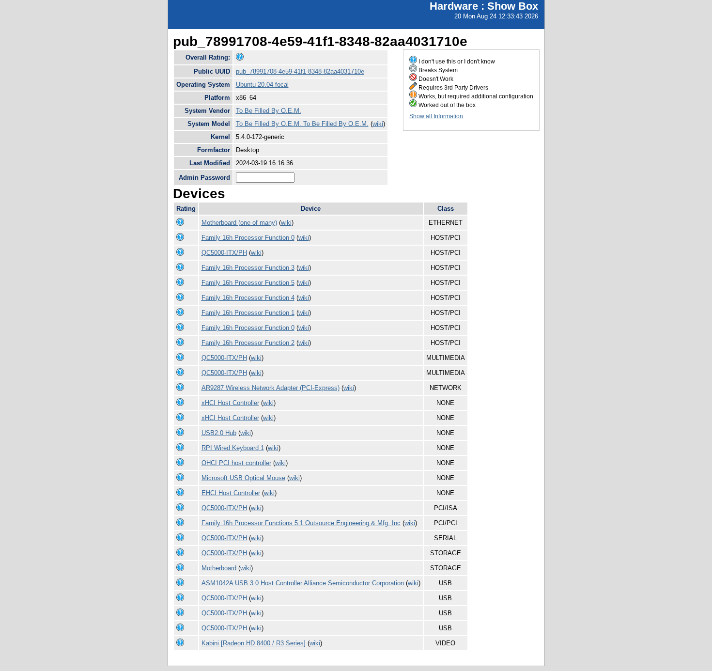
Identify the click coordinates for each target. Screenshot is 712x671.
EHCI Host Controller (230, 493)
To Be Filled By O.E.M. (268, 110)
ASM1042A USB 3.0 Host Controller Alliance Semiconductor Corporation (302, 583)
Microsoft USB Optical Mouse (243, 478)
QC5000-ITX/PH (224, 252)
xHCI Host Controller (230, 402)
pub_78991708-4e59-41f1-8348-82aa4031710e (300, 71)
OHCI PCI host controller (236, 463)
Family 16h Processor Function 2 (247, 342)
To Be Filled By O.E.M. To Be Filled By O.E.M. (302, 123)
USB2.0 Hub (218, 433)
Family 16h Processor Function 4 (247, 297)
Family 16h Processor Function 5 (247, 282)
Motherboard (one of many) (239, 222)
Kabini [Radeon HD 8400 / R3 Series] (253, 643)
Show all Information (436, 116)
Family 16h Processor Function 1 (247, 312)
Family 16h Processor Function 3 (247, 267)
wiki (377, 123)
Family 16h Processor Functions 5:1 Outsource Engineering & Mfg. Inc (301, 523)
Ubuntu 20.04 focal (262, 84)
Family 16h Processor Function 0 (247, 237)
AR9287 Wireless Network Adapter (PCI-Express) (270, 387)
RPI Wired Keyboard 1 (232, 448)
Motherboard (218, 568)
